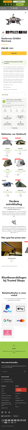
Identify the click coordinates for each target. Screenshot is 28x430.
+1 (25, 174)
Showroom (23, 110)
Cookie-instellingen (5, 400)
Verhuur (16, 406)
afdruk (2, 391)
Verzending (17, 398)
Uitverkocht (14, 53)
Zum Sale (19, 4)
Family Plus (20, 169)
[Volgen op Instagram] (2, 412)
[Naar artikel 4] (16, 32)
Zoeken (16, 395)
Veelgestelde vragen (19, 400)
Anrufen (17, 110)
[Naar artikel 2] (8, 32)
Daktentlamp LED (11, 258)
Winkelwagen (18, 393)
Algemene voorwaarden (6, 395)
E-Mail (11, 110)
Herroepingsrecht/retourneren (21, 403)
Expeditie (20, 148)
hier (18, 351)
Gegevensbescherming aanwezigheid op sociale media (6, 404)
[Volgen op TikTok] (9, 412)
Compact (8, 148)
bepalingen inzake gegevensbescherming (13, 366)
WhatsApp (5, 110)
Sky (7, 190)
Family (7, 169)
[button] (4, 44)
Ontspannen (20, 190)
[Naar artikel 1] (3, 32)
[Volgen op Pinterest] (6, 412)
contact (2, 388)
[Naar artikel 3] (12, 32)
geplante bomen (4, 408)
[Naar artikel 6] (25, 32)
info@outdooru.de (8, 379)
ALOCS (2, 36)
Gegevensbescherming (6, 398)
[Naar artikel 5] (21, 32)
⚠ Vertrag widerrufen (19, 390)
